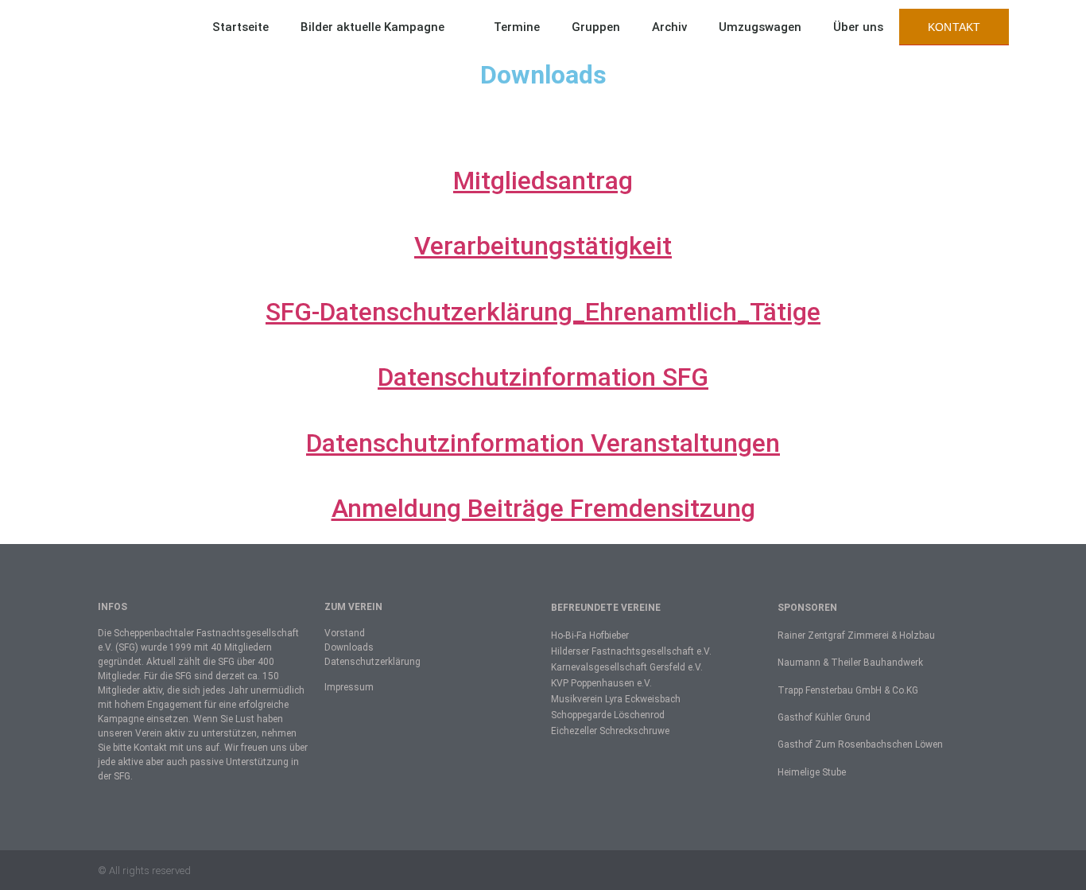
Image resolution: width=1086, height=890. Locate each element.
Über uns (858, 27)
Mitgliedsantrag (543, 180)
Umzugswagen (760, 27)
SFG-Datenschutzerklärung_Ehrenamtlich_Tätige (543, 312)
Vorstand (344, 633)
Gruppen (596, 27)
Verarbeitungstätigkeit (543, 246)
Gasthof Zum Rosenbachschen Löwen (860, 744)
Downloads (349, 647)
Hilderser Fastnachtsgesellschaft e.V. (631, 651)
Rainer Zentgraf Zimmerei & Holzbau (856, 635)
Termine (517, 27)
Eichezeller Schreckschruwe (610, 730)
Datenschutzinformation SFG (543, 377)
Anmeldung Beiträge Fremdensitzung (543, 508)
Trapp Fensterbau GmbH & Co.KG (848, 690)
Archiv (669, 27)
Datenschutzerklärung (372, 661)
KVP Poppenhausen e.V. (601, 683)
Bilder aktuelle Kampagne (372, 27)
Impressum (349, 687)
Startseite (240, 27)
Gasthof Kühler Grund (824, 717)
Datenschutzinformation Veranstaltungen (543, 443)
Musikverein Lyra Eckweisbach (616, 699)
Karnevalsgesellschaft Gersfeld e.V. (627, 667)
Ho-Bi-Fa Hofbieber (590, 635)
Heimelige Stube (812, 772)
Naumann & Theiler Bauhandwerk (850, 662)
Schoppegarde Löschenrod (608, 715)
